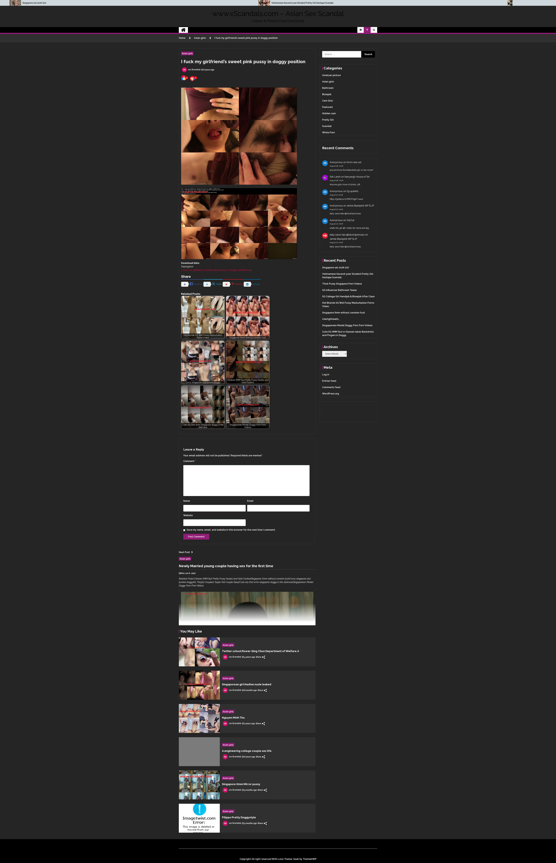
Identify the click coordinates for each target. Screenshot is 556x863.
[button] (360, 30)
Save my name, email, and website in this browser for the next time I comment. (231, 529)
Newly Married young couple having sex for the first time (226, 566)
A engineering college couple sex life (246, 750)
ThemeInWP (310, 859)
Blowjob (326, 94)
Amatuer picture (331, 75)
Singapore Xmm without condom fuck (343, 312)
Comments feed (331, 387)
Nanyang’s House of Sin (357, 176)
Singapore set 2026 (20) (34, 3)
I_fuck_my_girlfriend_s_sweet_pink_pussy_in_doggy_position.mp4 (216, 270)
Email (250, 501)
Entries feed (329, 381)
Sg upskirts (352, 191)
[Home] (183, 30)
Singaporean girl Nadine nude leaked (246, 684)
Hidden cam (329, 113)
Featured (327, 107)
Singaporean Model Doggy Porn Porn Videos (347, 325)
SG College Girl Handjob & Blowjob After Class (348, 296)
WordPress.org (330, 393)
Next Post (184, 552)
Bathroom (327, 88)
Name (186, 501)
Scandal (327, 126)
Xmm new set (354, 162)
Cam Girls (327, 100)
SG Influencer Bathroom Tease (339, 290)
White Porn (328, 132)
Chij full (350, 220)
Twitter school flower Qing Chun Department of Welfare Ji (260, 651)
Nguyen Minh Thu (233, 717)
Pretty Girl (328, 119)
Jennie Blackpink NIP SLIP (360, 205)
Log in (325, 374)
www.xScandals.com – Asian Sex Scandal (278, 14)
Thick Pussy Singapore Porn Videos (342, 283)
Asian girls (187, 53)
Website (188, 515)
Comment (189, 461)
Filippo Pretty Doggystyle (239, 817)
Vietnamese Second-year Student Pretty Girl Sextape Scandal (302, 3)
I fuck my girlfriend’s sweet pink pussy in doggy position (243, 61)
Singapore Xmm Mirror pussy (241, 784)
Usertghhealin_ (331, 319)
